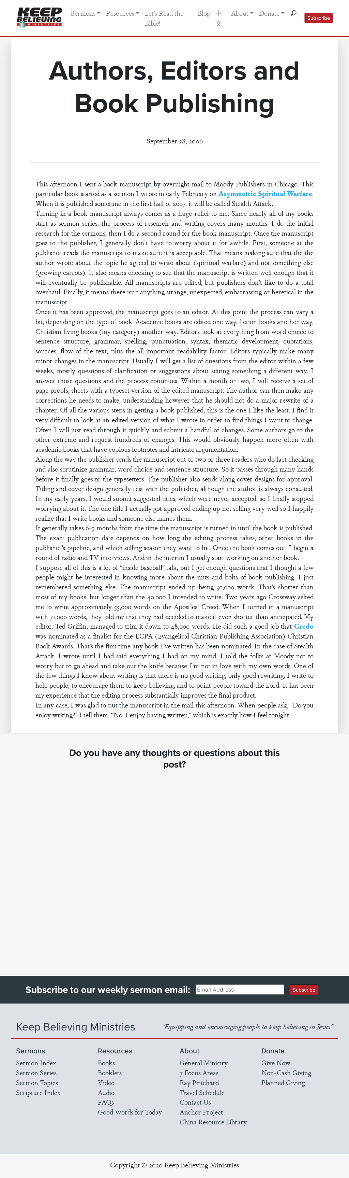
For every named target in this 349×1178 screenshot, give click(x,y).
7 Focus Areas (199, 1072)
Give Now (275, 1062)
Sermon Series (36, 1072)
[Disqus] (174, 866)
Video (106, 1082)
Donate (269, 13)
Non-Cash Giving (286, 1072)
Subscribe (318, 18)
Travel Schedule (202, 1092)
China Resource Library (213, 1121)
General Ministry (204, 1062)
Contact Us (195, 1102)
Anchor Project (201, 1112)
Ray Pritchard (199, 1082)
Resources (120, 13)
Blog (204, 13)
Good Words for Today (130, 1112)
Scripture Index (38, 1092)
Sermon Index (36, 1062)
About (239, 13)
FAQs (106, 1102)
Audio (106, 1092)
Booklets (110, 1072)
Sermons (83, 13)
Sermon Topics (37, 1082)
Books (106, 1062)
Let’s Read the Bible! (164, 18)
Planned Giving (283, 1082)
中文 (218, 18)
